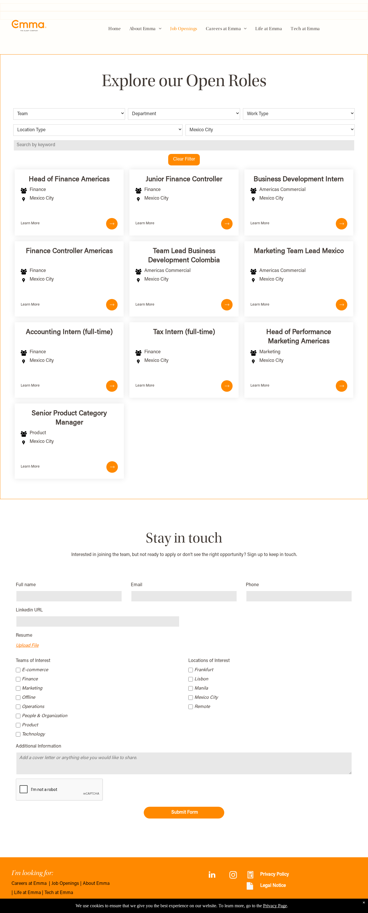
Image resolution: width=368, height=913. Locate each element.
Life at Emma (27, 893)
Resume (24, 635)
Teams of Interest (33, 661)
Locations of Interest (209, 661)
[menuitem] (114, 29)
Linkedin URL (29, 610)
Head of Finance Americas (69, 179)
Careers (19, 883)
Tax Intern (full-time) (184, 332)
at (30, 883)
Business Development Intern (299, 179)
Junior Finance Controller (184, 179)
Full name (26, 585)
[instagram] (233, 875)
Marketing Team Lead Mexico (299, 251)
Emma (40, 883)
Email (136, 585)
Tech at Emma (59, 893)
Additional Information (38, 746)
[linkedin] (212, 875)
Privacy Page (275, 905)
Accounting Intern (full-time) (69, 332)
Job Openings (65, 883)
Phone (252, 585)
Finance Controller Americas (69, 251)
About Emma (96, 883)
